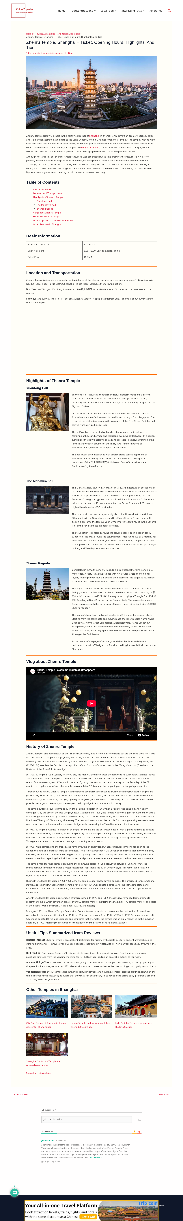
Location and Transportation (48, 193)
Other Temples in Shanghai (47, 224)
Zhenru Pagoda (45, 208)
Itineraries (156, 10)
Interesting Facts (132, 10)
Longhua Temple (90, 147)
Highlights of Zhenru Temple (48, 197)
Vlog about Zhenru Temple (47, 212)
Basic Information (42, 189)
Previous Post (20, 1094)
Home (61, 10)
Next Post (165, 1094)
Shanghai (94, 135)
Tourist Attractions (81, 10)
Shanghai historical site (38, 1072)
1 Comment (32, 52)
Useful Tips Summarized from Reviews (53, 220)
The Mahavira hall (46, 204)
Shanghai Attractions (52, 52)
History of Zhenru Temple (46, 216)
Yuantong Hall (44, 200)
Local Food (107, 10)
